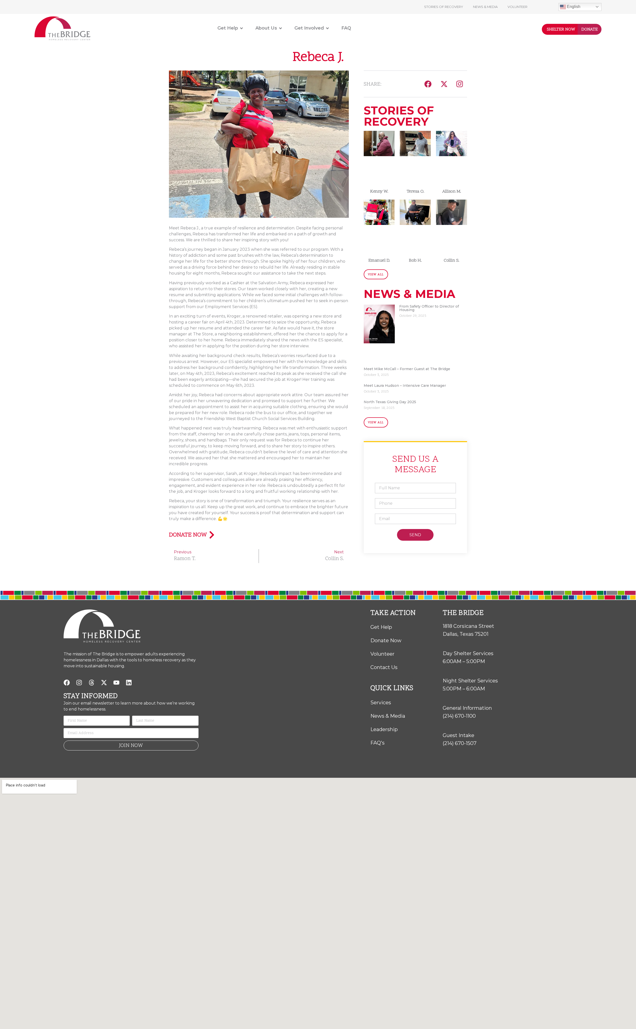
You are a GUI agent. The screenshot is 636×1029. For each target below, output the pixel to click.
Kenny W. (379, 191)
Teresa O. (415, 191)
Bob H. (415, 260)
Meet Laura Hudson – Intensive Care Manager (405, 385)
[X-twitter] (104, 682)
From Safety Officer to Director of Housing (429, 308)
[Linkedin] (128, 682)
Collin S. (451, 260)
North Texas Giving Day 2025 (390, 402)
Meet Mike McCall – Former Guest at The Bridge (407, 369)
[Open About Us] (280, 28)
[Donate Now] (211, 535)
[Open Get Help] (241, 28)
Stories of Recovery (443, 7)
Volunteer (517, 7)
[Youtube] (116, 682)
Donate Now (188, 535)
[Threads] (91, 682)
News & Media (485, 7)
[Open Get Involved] (327, 28)
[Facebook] (66, 682)
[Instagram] (459, 83)
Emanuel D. (379, 260)
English (573, 6)
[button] (428, 84)
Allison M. (451, 191)
